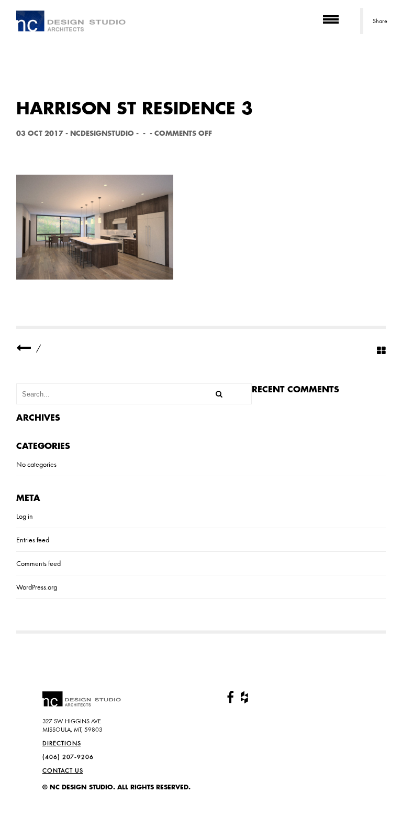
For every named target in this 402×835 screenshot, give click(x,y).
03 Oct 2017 (39, 133)
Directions (61, 743)
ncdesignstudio (102, 133)
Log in (24, 516)
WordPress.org (36, 587)
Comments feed (38, 563)
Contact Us (62, 770)
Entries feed (32, 539)
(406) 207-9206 (68, 757)
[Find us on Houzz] (244, 697)
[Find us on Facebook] (230, 697)
